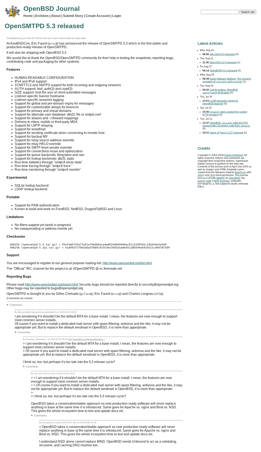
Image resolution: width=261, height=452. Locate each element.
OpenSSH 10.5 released (223, 62)
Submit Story (73, 16)
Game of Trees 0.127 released (226, 132)
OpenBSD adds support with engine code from (226, 124)
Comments (15, 304)
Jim (212, 175)
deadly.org (240, 172)
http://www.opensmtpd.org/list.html (127, 263)
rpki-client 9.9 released (222, 54)
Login (116, 16)
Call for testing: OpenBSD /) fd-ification (220, 91)
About (56, 16)
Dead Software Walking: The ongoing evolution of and (226, 80)
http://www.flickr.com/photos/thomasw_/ (86, 339)
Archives (42, 16)
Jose (200, 175)
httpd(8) (220, 178)
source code (204, 180)
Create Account (98, 16)
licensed (221, 180)
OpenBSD (234, 178)
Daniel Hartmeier (233, 155)
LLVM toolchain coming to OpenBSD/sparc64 (220, 102)
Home (28, 16)
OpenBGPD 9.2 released (223, 70)
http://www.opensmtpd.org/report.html (51, 284)
